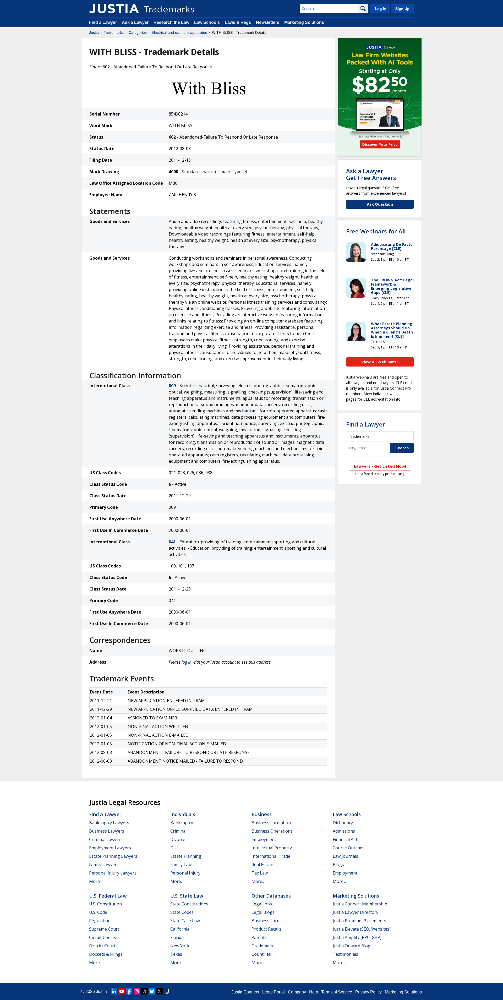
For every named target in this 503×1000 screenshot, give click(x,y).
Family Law (181, 864)
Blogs (338, 864)
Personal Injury (185, 873)
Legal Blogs (263, 912)
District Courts (103, 946)
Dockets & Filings (106, 954)
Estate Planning (185, 856)
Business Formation (271, 823)
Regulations (101, 921)
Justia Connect (245, 992)
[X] (159, 991)
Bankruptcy (181, 823)
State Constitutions (189, 904)
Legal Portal (273, 992)
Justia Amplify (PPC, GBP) (357, 937)
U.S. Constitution (105, 904)
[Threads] (144, 991)
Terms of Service (336, 992)
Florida (177, 937)
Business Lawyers (106, 831)
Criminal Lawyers (106, 839)
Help (313, 992)
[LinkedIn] (114, 991)
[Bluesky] (152, 991)
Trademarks (114, 32)
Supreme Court (104, 929)
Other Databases (271, 896)
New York (179, 946)
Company (297, 992)
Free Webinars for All (376, 231)
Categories (138, 32)
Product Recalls (266, 929)
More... (95, 881)
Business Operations (272, 831)
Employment (264, 839)
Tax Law (260, 873)
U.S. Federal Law (108, 896)
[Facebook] (129, 991)
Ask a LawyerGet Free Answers (371, 174)
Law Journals (345, 856)
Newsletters (267, 22)
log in (187, 662)
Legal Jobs (262, 904)
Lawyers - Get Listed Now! (380, 466)
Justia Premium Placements (359, 921)
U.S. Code (98, 912)
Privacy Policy (368, 992)
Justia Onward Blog (351, 946)
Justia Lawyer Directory (355, 912)
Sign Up (402, 9)
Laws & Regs (238, 22)
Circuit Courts (102, 937)
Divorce (177, 839)
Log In (380, 9)
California (179, 929)
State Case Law (185, 921)
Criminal (178, 831)
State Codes (182, 912)
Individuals (182, 814)
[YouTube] (121, 991)
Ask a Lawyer (135, 22)
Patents (259, 937)
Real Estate (262, 864)
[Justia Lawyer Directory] (167, 991)
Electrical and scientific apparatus (179, 32)
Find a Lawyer (103, 22)
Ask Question (380, 204)
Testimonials (345, 954)
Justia (94, 32)
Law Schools (207, 22)
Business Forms (267, 921)
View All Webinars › (380, 361)
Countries (261, 954)
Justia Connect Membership (360, 904)
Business (262, 814)
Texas (176, 954)
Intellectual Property (272, 848)
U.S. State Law (186, 896)
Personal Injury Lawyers (112, 873)
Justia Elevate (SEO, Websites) (362, 929)
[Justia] (114, 8)
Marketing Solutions (304, 22)
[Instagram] (137, 991)
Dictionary (343, 823)
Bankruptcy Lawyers (109, 823)
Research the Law (171, 22)
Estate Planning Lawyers (113, 856)
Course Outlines (348, 848)
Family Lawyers (104, 864)
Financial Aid (345, 839)
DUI (174, 848)
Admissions (344, 831)
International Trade (271, 856)
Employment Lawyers (110, 848)
